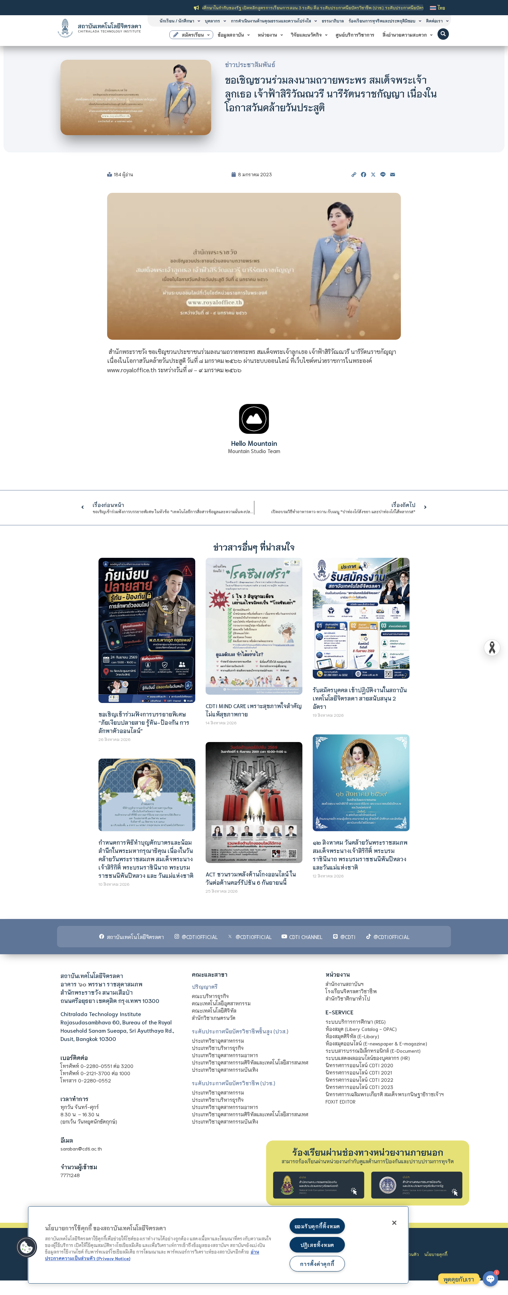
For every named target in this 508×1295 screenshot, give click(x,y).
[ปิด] (394, 1222)
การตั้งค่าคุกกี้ (317, 1263)
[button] (443, 34)
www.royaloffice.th (132, 370)
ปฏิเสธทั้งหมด (317, 1244)
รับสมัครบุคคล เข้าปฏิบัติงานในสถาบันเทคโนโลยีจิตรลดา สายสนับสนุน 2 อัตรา (360, 698)
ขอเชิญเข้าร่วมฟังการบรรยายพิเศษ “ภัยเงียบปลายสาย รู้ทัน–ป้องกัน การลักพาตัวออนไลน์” (143, 722)
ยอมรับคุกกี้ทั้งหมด (317, 1226)
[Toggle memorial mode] (492, 647)
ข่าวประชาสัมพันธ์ (250, 64)
